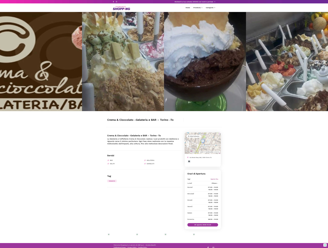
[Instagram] (116, 1)
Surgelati (150, 163)
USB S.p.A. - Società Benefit (146, 245)
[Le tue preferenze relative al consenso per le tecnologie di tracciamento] (325, 245)
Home (188, 7)
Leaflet (201, 152)
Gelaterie (112, 181)
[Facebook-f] (113, 1)
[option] (41, 61)
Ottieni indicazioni (194, 136)
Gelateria (150, 160)
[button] (187, 142)
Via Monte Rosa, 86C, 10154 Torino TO (200, 157)
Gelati (112, 163)
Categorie (209, 7)
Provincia (197, 7)
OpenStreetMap (209, 152)
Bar (111, 160)
